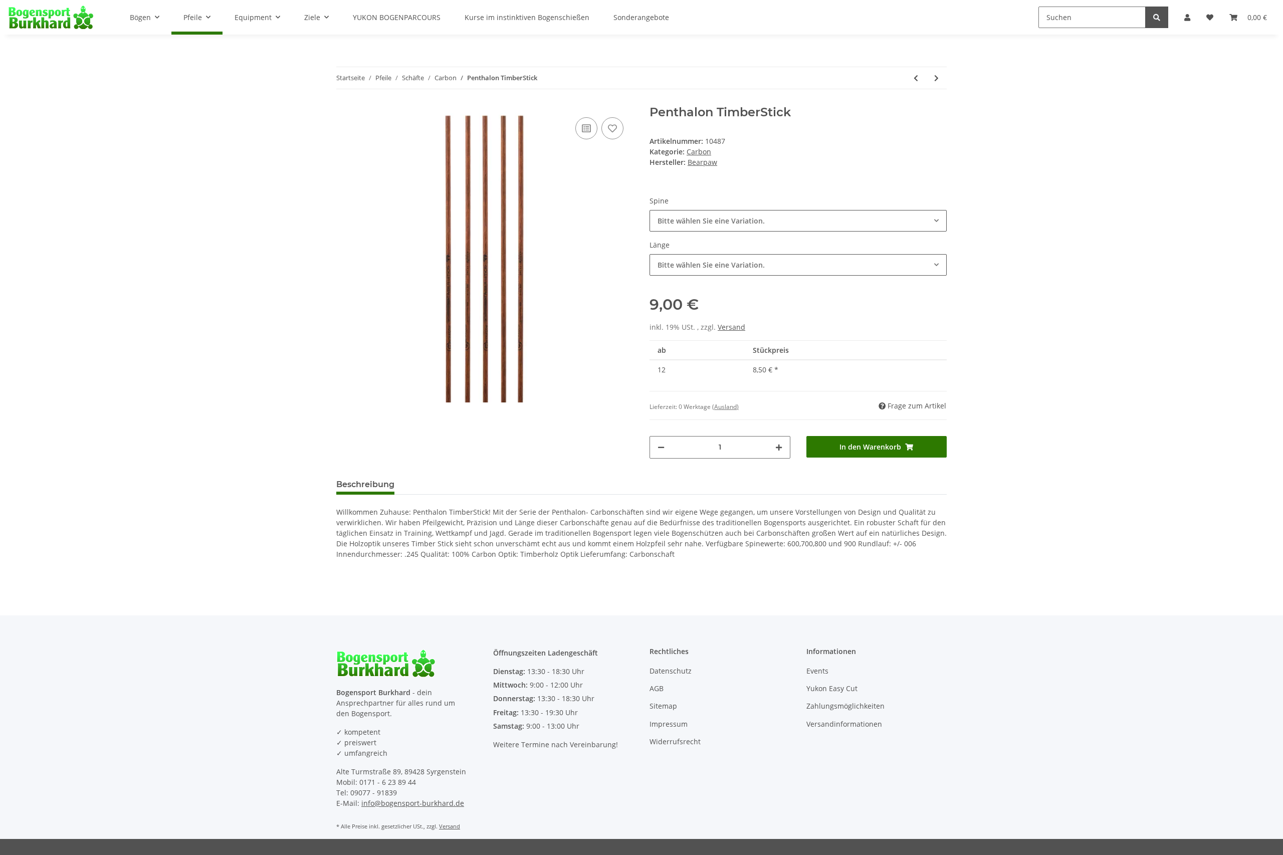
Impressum (669, 724)
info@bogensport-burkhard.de (412, 803)
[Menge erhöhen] (779, 447)
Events (817, 671)
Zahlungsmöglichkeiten (845, 706)
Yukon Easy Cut (832, 688)
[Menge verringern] (661, 447)
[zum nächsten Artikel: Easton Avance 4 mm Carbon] (936, 78)
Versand (731, 327)
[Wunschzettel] (1209, 17)
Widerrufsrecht (675, 741)
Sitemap (663, 706)
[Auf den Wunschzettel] (612, 128)
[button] (1187, 17)
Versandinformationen (844, 724)
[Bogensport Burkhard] (51, 17)
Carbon (699, 151)
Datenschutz (671, 671)
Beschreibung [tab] (365, 484)
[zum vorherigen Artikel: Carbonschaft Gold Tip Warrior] (916, 78)
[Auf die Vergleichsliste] (586, 128)
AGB (657, 688)
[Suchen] (1156, 17)
